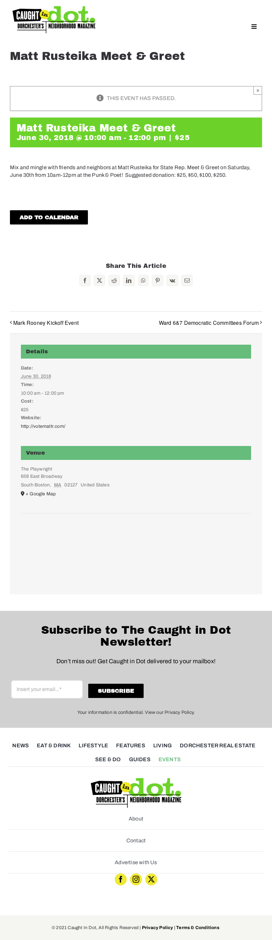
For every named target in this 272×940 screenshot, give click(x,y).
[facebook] (121, 879)
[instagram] (136, 879)
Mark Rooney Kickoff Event (46, 322)
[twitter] (151, 879)
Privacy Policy (157, 927)
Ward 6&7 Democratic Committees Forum (209, 322)
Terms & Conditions (197, 927)
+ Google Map (41, 493)
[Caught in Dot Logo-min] (54, 7)
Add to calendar (49, 217)
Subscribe (116, 691)
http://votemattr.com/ (43, 426)
